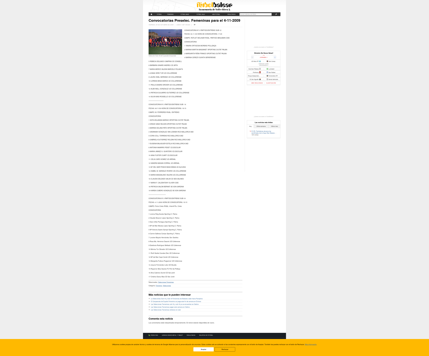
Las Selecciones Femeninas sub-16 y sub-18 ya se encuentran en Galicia (175, 304)
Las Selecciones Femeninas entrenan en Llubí (166, 310)
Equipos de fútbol (206, 335)
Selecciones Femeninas (166, 282)
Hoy (250, 126)
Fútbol (159, 14)
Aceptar (203, 349)
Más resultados (257, 83)
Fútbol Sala (201, 14)
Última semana (261, 126)
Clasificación (271, 83)
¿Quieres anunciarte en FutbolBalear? (264, 47)
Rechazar (225, 349)
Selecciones (167, 286)
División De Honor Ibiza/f (263, 53)
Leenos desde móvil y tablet (172, 335)
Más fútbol (216, 14)
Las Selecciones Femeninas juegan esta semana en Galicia (170, 307)
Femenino (170, 14)
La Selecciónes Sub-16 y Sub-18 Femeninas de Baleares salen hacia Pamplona (177, 299)
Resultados (231, 14)
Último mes (274, 126)
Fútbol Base (185, 14)
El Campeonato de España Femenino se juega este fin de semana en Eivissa (176, 301)
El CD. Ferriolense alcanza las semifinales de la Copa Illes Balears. (263, 132)
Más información (311, 344)
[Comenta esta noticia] (194, 25)
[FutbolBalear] (151, 14)
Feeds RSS (154, 335)
